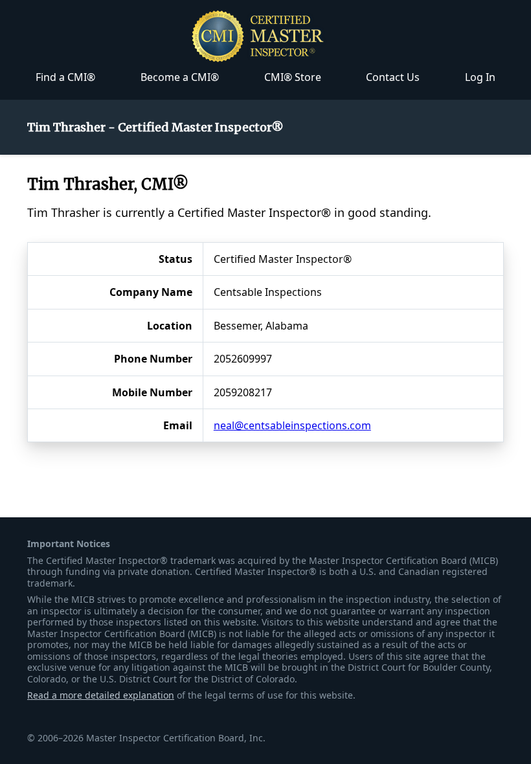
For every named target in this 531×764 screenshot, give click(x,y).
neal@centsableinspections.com (292, 425)
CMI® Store (292, 77)
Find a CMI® (65, 77)
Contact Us (393, 77)
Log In (480, 77)
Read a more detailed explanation (100, 695)
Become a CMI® (180, 77)
